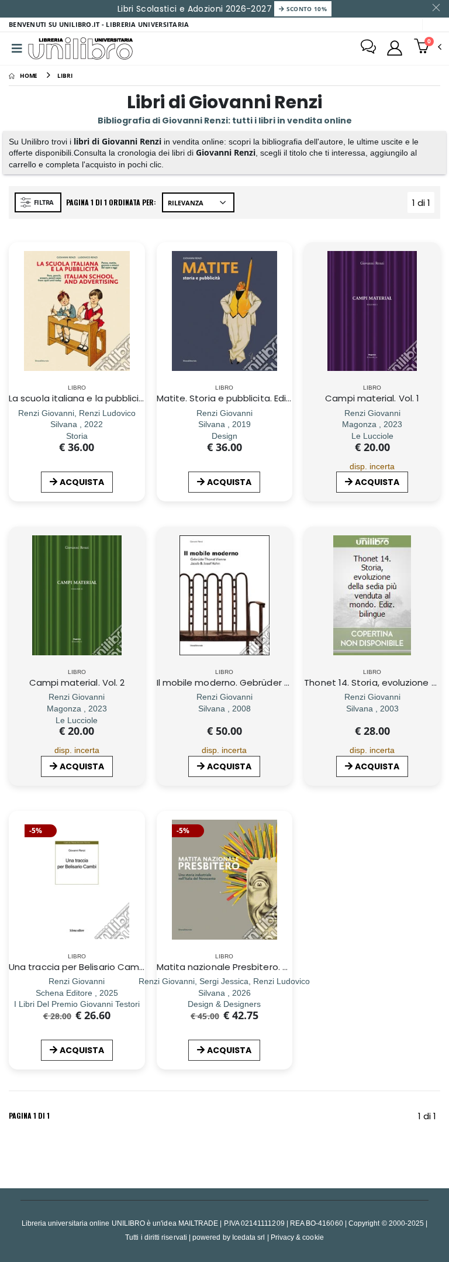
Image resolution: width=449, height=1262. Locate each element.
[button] (427, 47)
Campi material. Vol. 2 (77, 682)
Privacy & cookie (297, 1237)
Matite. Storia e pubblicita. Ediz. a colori (242, 398)
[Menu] (17, 48)
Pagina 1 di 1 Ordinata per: (111, 202)
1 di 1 (423, 205)
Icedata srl (248, 1237)
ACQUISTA (82, 482)
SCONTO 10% (305, 9)
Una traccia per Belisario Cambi (78, 967)
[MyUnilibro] (394, 48)
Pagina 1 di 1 (29, 1115)
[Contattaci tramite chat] (368, 48)
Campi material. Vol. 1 (372, 398)
